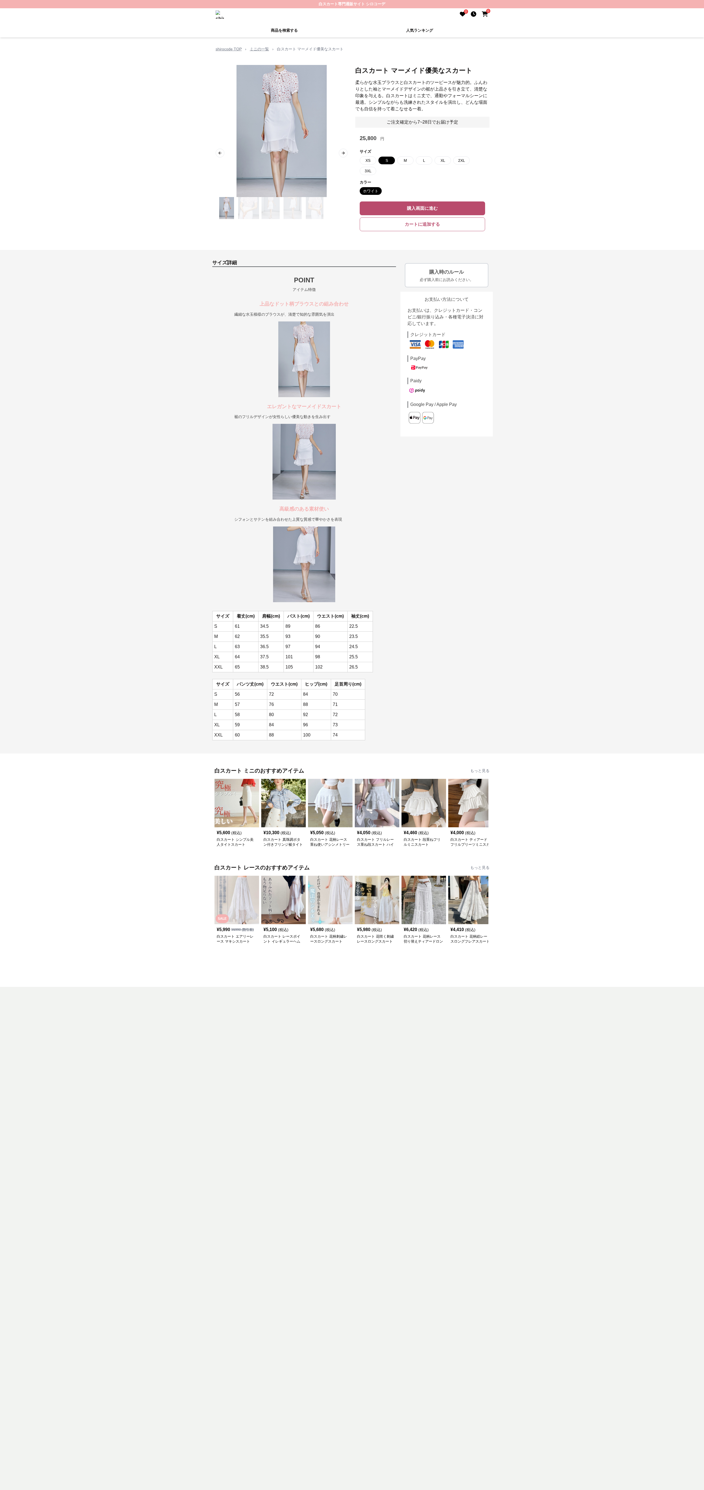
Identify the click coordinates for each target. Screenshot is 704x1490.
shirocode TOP (229, 49)
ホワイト (370, 191)
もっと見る (480, 770)
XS (367, 160)
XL (443, 160)
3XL (368, 171)
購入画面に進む (422, 208)
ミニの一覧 (259, 49)
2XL (461, 160)
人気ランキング (419, 30)
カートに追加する (422, 224)
